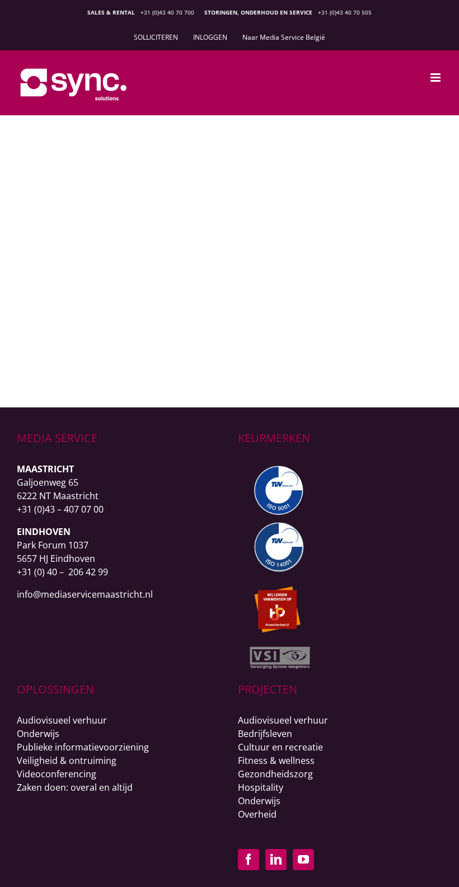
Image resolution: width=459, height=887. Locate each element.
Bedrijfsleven (265, 734)
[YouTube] (303, 859)
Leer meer (345, 342)
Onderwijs (38, 734)
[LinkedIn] (276, 859)
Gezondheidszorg (345, 168)
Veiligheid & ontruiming (66, 760)
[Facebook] (248, 859)
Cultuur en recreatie (280, 747)
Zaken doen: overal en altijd (75, 787)
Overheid (257, 814)
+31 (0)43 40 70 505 (345, 12)
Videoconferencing (56, 774)
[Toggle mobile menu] (436, 77)
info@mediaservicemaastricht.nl (85, 594)
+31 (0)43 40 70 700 (167, 12)
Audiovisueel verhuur (62, 720)
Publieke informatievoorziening (83, 747)
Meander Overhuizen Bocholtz (345, 150)
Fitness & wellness (276, 760)
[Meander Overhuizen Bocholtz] (132, 150)
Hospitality (260, 787)
